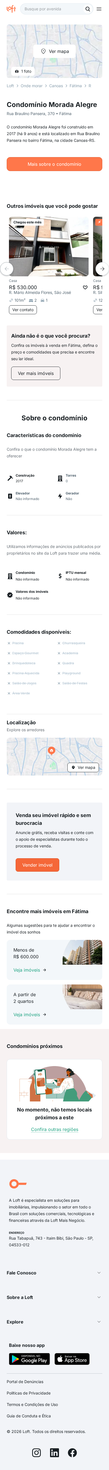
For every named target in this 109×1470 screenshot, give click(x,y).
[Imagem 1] (49, 271)
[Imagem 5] (64, 271)
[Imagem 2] (53, 271)
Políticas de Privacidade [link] (29, 1393)
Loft (10, 85)
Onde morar (31, 85)
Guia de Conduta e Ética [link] (29, 1415)
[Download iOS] (72, 1360)
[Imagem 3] (56, 271)
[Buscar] (87, 8)
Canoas (56, 85)
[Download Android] (29, 1360)
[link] (35, 373)
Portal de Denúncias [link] (25, 1381)
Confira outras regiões (54, 1129)
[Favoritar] (85, 287)
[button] (54, 757)
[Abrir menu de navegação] (99, 8)
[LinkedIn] (54, 1453)
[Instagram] (36, 1453)
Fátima (76, 85)
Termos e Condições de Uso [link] (32, 1404)
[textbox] (56, 8)
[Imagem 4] (60, 271)
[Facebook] (72, 1453)
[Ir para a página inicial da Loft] (13, 8)
